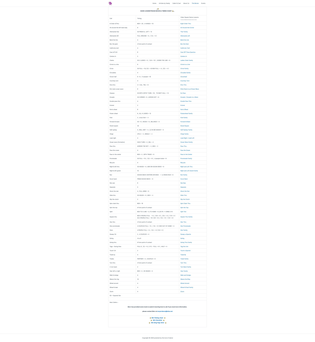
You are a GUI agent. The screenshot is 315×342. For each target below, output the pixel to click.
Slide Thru (183, 195)
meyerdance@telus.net (165, 311)
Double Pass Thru (185, 101)
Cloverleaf (183, 76)
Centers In (183, 56)
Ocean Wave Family (186, 142)
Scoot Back (184, 179)
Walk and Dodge (185, 275)
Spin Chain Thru (185, 203)
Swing (182, 238)
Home (154, 3)
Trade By (183, 254)
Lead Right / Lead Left (187, 138)
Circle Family (184, 68)
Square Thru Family (186, 217)
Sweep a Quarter (185, 234)
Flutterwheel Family (186, 113)
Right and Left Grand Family (189, 171)
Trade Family (184, 259)
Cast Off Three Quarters (187, 52)
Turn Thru (183, 263)
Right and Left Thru (186, 166)
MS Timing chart (157, 318)
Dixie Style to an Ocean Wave (189, 89)
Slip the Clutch (185, 199)
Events (203, 3)
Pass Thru (183, 146)
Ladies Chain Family (186, 60)
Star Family (183, 230)
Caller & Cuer (177, 3)
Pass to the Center (186, 154)
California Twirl (185, 48)
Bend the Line (184, 40)
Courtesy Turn (184, 81)
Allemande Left (185, 36)
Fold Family (184, 117)
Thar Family (184, 32)
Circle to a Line (185, 64)
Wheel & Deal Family (186, 287)
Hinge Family (184, 134)
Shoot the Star (184, 191)
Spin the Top (184, 207)
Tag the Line (184, 246)
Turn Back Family (185, 267)
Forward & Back (185, 121)
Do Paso (183, 93)
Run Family (183, 175)
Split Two (183, 211)
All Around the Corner (187, 27)
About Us (186, 3)
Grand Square (184, 126)
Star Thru (183, 222)
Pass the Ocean (185, 150)
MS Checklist (157, 320)
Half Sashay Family (186, 130)
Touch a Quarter (185, 250)
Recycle (182, 162)
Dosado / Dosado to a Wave (189, 97)
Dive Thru (183, 85)
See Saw (183, 183)
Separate (183, 187)
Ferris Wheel (184, 109)
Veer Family (184, 271)
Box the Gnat (184, 44)
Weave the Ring (185, 279)
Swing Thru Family (186, 242)
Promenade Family (186, 158)
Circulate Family (185, 72)
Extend (182, 105)
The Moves (195, 3)
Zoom (182, 291)
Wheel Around (184, 283)
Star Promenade (185, 226)
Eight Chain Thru (185, 23)
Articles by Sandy (164, 3)
